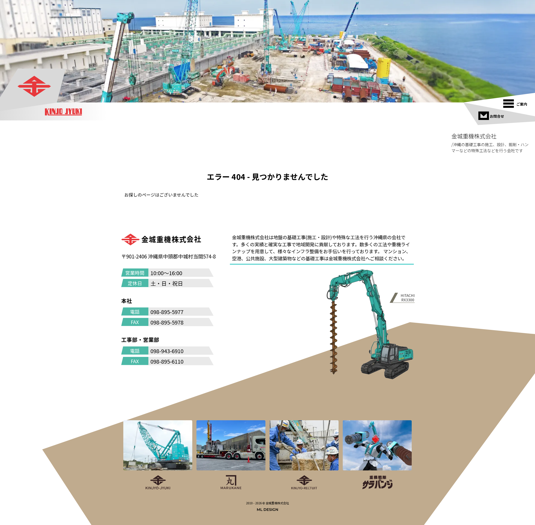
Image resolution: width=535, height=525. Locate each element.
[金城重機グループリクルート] (304, 455)
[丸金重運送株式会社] (230, 455)
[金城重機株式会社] (35, 86)
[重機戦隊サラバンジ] (377, 455)
